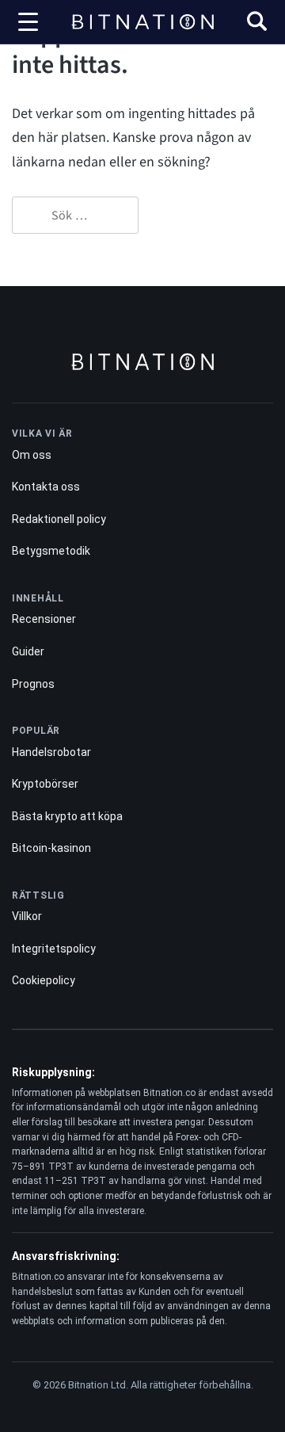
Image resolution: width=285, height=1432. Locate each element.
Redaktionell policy (59, 519)
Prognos (33, 684)
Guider (28, 651)
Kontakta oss (46, 486)
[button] (257, 23)
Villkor (27, 916)
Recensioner (44, 619)
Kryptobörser (45, 783)
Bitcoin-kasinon (51, 848)
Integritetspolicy (54, 948)
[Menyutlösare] (28, 22)
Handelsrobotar (51, 752)
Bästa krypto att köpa (67, 816)
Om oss (31, 455)
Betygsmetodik (51, 550)
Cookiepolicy (43, 980)
